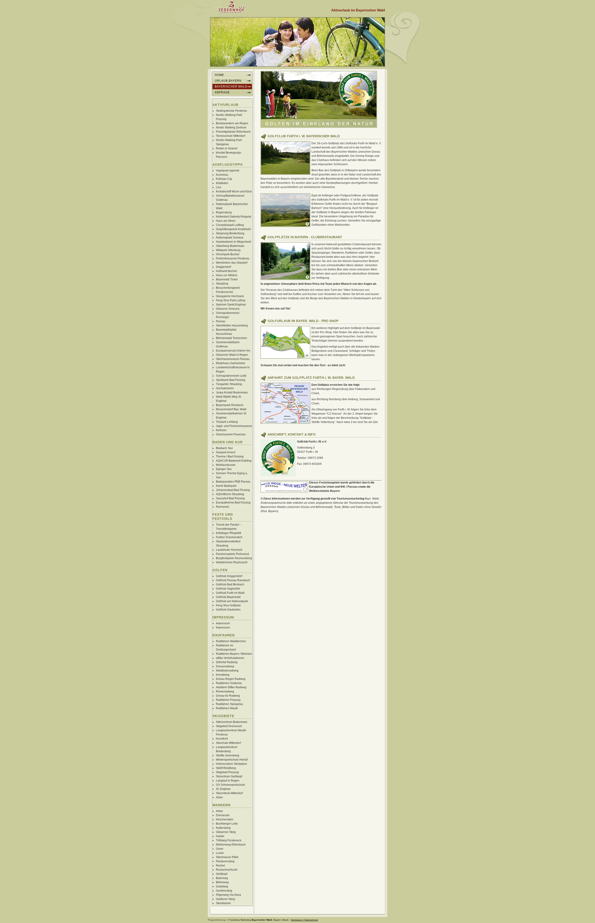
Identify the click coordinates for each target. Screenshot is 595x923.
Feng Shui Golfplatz (228, 605)
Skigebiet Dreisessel (229, 726)
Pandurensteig (225, 861)
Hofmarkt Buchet (226, 271)
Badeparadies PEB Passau (233, 481)
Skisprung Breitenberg (230, 233)
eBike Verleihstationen (230, 658)
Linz (218, 187)
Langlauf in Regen (227, 780)
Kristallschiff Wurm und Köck (234, 191)
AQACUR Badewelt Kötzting (233, 460)
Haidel (220, 836)
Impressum (223, 623)
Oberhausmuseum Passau (233, 359)
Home (219, 75)
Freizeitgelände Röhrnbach (233, 131)
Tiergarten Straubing (229, 384)
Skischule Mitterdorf (228, 743)
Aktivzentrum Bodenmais (231, 722)
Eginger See (224, 469)
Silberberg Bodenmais (230, 246)
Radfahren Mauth (227, 708)
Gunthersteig (224, 890)
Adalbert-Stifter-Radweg (231, 687)
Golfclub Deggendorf (229, 576)
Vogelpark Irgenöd (227, 170)
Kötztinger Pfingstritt (228, 533)
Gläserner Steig (226, 832)
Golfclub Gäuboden (228, 609)
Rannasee (222, 506)
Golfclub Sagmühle (228, 588)
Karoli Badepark (226, 485)
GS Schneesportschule (230, 784)
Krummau (222, 174)
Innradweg (222, 674)
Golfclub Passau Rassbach (233, 580)
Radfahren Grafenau (229, 683)
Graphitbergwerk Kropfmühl (233, 229)
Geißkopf (221, 874)
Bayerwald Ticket (227, 279)
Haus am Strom (225, 220)
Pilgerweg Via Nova (228, 894)
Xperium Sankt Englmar (231, 304)
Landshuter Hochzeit (229, 549)
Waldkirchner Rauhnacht (231, 562)
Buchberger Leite (227, 823)
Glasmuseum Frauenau (231, 434)
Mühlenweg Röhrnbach (231, 844)
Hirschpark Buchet (227, 254)
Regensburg (224, 212)
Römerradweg (225, 691)
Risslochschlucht (226, 869)
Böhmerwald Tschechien (231, 338)
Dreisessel (222, 815)
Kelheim (221, 430)
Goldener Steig (225, 899)
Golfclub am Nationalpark (232, 601)
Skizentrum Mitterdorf (229, 793)
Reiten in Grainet (226, 148)
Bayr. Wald (372, 498)
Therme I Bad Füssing (230, 456)
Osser (219, 848)
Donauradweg (225, 666)
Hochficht (222, 738)
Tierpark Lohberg (227, 421)
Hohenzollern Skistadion (231, 763)
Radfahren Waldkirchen (231, 641)
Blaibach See (224, 448)
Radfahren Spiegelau (229, 704)
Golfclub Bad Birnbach (230, 584)
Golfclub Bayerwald (228, 597)
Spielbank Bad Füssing (230, 380)
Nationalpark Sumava (229, 237)
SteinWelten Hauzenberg (232, 325)
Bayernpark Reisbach (229, 405)
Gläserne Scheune (228, 308)
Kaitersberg (223, 827)
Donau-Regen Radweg (230, 679)
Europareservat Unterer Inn (233, 350)
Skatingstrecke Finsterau (231, 110)
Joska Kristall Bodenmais (232, 392)
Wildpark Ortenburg (228, 250)
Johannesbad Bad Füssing (233, 490)
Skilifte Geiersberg (227, 755)
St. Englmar (223, 789)
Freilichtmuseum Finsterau (232, 258)
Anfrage (222, 92)
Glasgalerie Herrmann (230, 296)
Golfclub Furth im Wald (230, 592)
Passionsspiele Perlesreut (232, 554)
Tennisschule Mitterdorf (230, 136)
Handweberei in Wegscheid (233, 241)
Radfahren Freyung (228, 699)
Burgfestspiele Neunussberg (234, 558)
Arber (219, 797)
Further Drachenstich (229, 537)
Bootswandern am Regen (232, 123)
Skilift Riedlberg (226, 768)
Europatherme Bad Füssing (233, 502)
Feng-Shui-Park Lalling (230, 300)
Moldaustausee (225, 465)
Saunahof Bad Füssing (230, 498)
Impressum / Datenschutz (304, 920)
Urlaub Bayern (228, 80)
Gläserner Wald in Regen (232, 354)
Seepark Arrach (225, 452)
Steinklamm (223, 903)
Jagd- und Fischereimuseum (234, 426)
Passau (220, 321)
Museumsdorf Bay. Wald (231, 409)
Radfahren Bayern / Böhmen (234, 653)
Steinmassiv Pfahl (227, 857)
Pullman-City (224, 179)
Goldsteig (222, 886)
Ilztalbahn (222, 183)
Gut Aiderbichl (225, 388)
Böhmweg (222, 882)
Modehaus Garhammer (230, 363)
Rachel (220, 865)
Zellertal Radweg (227, 662)
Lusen (220, 853)
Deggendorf (223, 267)
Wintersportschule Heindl (232, 759)
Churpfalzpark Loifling (230, 225)
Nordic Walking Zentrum (231, 127)
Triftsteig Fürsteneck (228, 840)
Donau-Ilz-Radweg (228, 695)
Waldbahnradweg (227, 670)
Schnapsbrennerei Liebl (231, 375)
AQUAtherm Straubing (230, 494)
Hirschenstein (224, 819)
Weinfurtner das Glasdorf (231, 262)
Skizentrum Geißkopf (229, 776)
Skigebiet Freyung (227, 772)
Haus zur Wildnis (226, 275)
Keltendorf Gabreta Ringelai (233, 216)
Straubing (222, 283)
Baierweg (222, 878)
